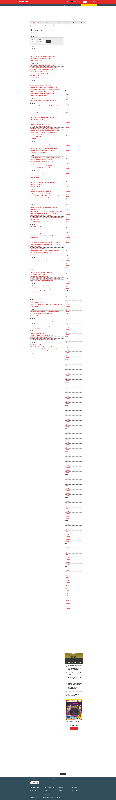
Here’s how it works (63, 25)
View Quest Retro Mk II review (37, 344)
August (67, 104)
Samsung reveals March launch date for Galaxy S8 (41, 69)
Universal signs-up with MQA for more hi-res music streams (44, 198)
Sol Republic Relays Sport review (37, 333)
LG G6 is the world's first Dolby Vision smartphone (42, 93)
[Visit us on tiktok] (79, 2)
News (24, 5)
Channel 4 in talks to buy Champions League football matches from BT (46, 144)
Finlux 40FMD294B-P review (36, 328)
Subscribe (85, 1)
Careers (32, 793)
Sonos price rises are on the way (37, 248)
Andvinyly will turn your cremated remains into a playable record (45, 278)
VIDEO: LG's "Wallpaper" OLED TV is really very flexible (42, 182)
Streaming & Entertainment (66, 5)
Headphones (44, 5)
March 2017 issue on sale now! (37, 297)
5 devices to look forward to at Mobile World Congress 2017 (44, 146)
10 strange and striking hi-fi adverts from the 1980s (42, 233)
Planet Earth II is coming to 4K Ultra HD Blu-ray (41, 252)
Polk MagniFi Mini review (36, 163)
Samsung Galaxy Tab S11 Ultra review (74, 673)
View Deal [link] (74, 728)
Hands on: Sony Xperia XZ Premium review (40, 71)
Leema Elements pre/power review (38, 152)
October (67, 124)
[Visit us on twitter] (72, 2)
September (68, 122)
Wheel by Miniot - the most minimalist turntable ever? (42, 65)
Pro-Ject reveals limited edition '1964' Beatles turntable (43, 193)
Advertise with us (33, 790)
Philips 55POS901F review (36, 177)
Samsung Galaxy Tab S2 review (37, 274)
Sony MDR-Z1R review (35, 254)
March (67, 96)
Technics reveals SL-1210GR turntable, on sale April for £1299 (44, 321)
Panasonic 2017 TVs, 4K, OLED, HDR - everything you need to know (45, 195)
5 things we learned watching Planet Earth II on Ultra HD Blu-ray (45, 242)
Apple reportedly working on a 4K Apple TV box (41, 191)
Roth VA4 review (34, 237)
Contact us (60, 790)
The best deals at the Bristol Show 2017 (39, 95)
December (68, 127)
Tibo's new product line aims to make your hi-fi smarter (43, 132)
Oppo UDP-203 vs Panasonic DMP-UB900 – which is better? (43, 148)
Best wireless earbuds (77, 22)
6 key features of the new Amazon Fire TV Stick (41, 165)
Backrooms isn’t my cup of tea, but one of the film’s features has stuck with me (74, 661)
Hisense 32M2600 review (36, 302)
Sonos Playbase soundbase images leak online (41, 159)
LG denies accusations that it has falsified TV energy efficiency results (46, 304)
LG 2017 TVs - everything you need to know (40, 226)
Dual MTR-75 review (35, 139)
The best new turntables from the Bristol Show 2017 (42, 91)
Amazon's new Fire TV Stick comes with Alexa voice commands (44, 168)
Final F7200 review (34, 306)
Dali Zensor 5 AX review (35, 315)
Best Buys (34, 5)
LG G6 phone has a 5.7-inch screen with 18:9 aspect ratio (43, 200)
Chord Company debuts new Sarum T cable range (41, 161)
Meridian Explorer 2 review (36, 295)
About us (46, 790)
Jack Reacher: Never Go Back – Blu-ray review (40, 58)
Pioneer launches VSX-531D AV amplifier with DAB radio (43, 339)
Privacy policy (60, 787)
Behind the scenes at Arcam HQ (37, 175)
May (67, 99)
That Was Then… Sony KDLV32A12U (38, 134)
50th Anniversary (49, 22)
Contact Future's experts (49, 787)
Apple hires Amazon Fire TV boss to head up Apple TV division (44, 293)
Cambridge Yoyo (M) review (36, 119)
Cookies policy (74, 787)
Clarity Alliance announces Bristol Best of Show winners (43, 100)
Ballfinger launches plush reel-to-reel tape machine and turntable (45, 311)
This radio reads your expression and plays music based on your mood (46, 263)
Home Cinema (55, 5)
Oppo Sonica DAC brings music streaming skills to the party (44, 326)
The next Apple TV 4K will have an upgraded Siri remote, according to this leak (74, 679)
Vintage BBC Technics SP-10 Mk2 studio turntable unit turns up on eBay (46, 351)
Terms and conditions (34, 787)
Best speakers (67, 22)
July (66, 102)
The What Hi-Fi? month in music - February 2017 (41, 272)
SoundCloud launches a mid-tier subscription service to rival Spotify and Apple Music (46, 53)
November (68, 125)
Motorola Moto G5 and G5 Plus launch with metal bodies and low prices (46, 73)
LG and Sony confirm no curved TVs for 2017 (40, 231)
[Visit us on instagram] (74, 2)
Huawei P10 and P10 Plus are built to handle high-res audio (43, 67)
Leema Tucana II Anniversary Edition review (40, 337)
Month (39, 39)
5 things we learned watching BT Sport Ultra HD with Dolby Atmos (45, 349)
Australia (61, 774)
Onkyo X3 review (34, 353)
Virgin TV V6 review (34, 202)
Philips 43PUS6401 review (36, 60)
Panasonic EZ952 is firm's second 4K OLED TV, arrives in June (44, 213)
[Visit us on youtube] (76, 2)
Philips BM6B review (35, 209)
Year (32, 39)
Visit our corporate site (74, 778)
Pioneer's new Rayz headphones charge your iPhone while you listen (46, 217)
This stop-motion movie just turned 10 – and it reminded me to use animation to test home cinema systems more (74, 667)
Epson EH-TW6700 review (36, 184)
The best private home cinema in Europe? (39, 124)
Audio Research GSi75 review (37, 267)
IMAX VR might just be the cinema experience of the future (43, 207)
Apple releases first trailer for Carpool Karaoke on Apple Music (44, 250)
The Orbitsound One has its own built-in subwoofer (42, 117)
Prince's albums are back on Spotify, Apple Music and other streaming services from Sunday (46, 260)
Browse (76, 5)
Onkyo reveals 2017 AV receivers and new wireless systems (44, 136)
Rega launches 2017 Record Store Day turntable (41, 110)
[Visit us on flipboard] (77, 2)
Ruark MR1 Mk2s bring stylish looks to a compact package (43, 115)
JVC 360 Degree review (35, 246)
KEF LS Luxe (40, 22)
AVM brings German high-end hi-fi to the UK (40, 85)
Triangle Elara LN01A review (36, 75)
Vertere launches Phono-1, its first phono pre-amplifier (43, 150)
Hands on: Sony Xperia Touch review (38, 51)
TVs (50, 5)
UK (65, 774)
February (67, 94)
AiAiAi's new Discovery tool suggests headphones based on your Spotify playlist (45, 290)
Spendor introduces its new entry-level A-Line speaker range (44, 108)
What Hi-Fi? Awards (91, 5)
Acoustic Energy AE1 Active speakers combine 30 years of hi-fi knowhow (44, 112)
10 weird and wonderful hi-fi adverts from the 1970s (42, 335)
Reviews (29, 5)
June (67, 101)
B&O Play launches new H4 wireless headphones (41, 280)
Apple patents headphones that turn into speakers (42, 285)
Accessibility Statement (76, 790)
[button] (96, 1)
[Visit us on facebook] (70, 2)
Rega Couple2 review (35, 265)
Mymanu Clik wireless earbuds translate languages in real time (44, 128)
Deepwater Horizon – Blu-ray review (38, 173)
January (67, 92)
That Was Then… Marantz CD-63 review (39, 276)
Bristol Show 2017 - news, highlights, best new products (43, 83)
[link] (75, 695)
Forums (84, 5)
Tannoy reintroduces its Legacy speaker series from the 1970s (44, 157)
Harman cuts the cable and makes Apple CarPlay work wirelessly (45, 106)
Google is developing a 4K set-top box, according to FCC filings (44, 130)
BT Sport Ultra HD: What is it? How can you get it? (41, 346)
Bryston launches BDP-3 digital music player (40, 126)
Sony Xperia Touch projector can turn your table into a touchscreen (45, 78)
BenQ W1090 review (35, 219)
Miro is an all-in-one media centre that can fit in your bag (43, 235)
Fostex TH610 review (35, 229)
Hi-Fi (39, 5)
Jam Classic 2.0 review (35, 186)
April (67, 97)
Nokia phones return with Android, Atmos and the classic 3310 (44, 87)
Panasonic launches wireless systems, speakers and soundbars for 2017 (46, 211)
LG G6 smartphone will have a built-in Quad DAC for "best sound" (45, 244)
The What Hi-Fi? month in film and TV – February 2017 (42, 56)
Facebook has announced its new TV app (39, 221)
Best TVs (58, 22)
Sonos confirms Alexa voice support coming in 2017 (42, 287)
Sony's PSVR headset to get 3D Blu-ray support (41, 313)
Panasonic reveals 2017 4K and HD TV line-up (40, 215)
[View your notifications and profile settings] (93, 2)
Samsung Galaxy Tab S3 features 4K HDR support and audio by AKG (46, 89)
